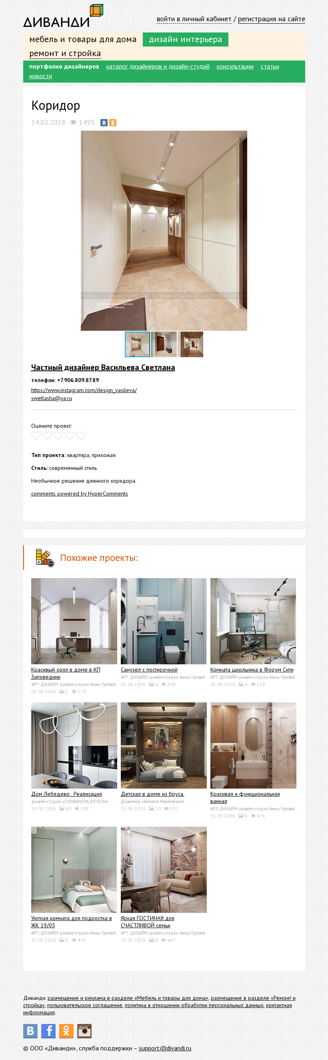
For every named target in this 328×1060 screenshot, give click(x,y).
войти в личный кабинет (194, 18)
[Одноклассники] (112, 122)
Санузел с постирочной (149, 669)
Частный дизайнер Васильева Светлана (103, 367)
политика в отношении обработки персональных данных (194, 1005)
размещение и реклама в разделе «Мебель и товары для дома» (128, 997)
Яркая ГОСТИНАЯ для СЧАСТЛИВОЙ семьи (147, 921)
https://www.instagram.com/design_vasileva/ (84, 390)
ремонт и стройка (65, 53)
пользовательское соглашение (84, 1005)
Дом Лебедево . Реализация (66, 793)
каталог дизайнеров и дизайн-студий (158, 66)
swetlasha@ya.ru (51, 398)
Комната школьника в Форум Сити (252, 669)
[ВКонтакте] (104, 122)
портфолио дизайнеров (64, 66)
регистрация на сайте (271, 18)
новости (40, 76)
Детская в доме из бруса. (152, 793)
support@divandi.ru (165, 1048)
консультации (235, 66)
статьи (270, 66)
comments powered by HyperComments (79, 493)
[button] (290, 137)
